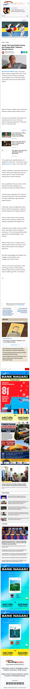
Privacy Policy (13, 670)
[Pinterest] (12, 683)
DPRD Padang (5, 668)
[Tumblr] (20, 683)
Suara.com (9, 164)
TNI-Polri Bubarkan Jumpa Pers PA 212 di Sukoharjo (22, 311)
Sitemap (24, 670)
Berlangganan (19, 668)
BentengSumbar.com (14, 687)
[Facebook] (7, 683)
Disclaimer (6, 670)
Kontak (26, 668)
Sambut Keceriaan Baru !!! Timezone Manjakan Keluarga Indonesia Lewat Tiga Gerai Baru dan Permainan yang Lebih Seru (14, 543)
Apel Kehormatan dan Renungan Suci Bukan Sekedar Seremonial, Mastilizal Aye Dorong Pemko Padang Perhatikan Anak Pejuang (18, 508)
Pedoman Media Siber (17, 674)
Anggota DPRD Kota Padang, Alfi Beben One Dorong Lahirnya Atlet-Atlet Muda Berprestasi (17, 497)
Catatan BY (12, 668)
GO (27, 369)
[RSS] (23, 683)
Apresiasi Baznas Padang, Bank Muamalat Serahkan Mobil (14, 557)
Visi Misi (19, 670)
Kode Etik (8, 674)
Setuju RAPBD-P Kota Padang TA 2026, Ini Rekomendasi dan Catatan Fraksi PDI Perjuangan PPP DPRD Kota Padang (15, 554)
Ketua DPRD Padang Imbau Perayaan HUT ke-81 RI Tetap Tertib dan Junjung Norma (18, 519)
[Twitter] (10, 683)
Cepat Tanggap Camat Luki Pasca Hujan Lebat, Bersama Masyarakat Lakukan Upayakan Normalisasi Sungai (14, 358)
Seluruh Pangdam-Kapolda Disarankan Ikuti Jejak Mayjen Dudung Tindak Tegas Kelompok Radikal (8, 312)
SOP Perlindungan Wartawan (18, 676)
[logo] (15, 663)
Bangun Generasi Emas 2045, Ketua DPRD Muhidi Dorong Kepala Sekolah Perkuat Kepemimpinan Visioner (14, 561)
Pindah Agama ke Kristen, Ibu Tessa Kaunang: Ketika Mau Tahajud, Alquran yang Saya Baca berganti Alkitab (14, 550)
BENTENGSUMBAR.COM (9, 71)
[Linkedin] (18, 683)
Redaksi (3, 674)
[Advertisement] (15, 97)
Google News (21, 304)
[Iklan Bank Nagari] (15, 609)
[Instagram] (15, 683)
